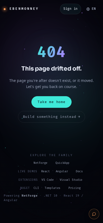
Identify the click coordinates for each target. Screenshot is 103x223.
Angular (62, 171)
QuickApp (62, 163)
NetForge (41, 163)
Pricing (74, 188)
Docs (79, 171)
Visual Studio (71, 180)
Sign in (70, 9)
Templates (52, 188)
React (45, 171)
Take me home (51, 102)
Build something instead (51, 117)
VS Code (47, 180)
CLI (36, 188)
